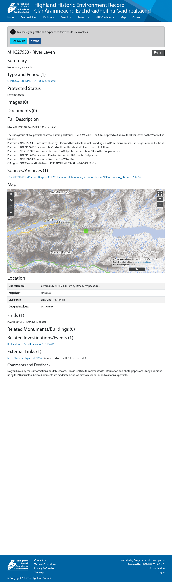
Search (65, 17)
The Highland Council (39, 578)
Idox (150, 560)
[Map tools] (11, 213)
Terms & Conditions (45, 564)
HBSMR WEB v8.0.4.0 (153, 564)
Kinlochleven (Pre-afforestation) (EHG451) (30, 344)
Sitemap (39, 572)
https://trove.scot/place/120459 (24, 358)
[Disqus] (86, 425)
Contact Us (40, 560)
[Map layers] (11, 195)
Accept (35, 41)
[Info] (11, 207)
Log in (161, 572)
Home (10, 17)
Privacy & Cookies (44, 568)
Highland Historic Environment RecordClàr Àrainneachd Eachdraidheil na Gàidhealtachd (92, 8)
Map (123, 17)
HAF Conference (105, 17)
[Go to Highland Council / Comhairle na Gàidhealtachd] (18, 6)
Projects (82, 17)
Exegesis (138, 560)
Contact (137, 17)
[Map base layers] (11, 201)
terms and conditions (143, 262)
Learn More (18, 41)
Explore (47, 17)
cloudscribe (158, 568)
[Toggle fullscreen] (160, 193)
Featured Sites (29, 17)
